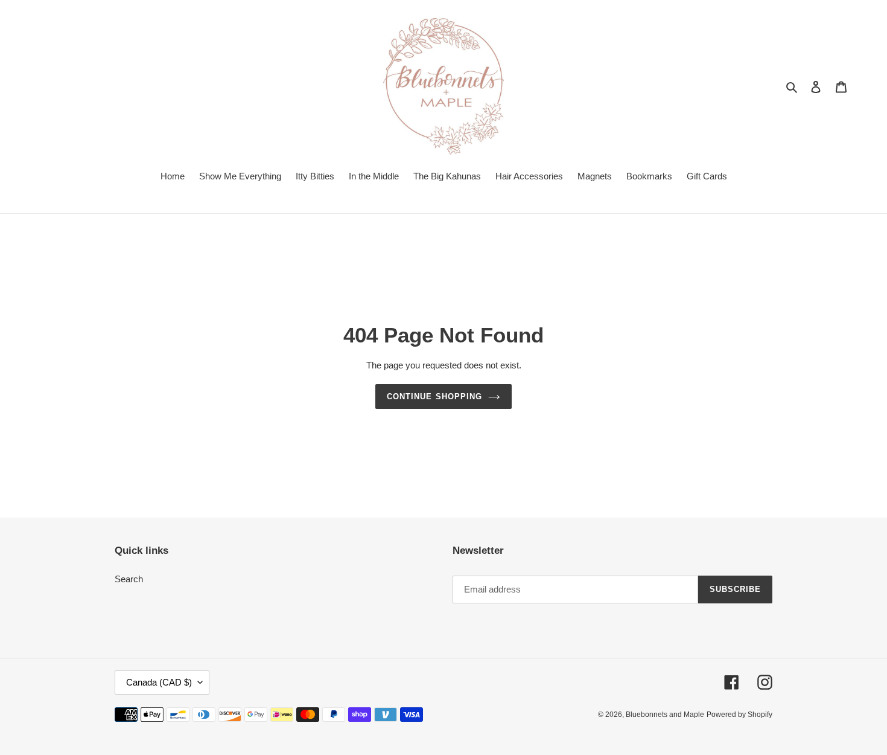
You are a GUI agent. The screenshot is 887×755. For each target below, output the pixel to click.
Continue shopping (434, 396)
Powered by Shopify (739, 714)
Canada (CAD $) (159, 682)
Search (129, 579)
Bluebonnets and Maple (665, 714)
